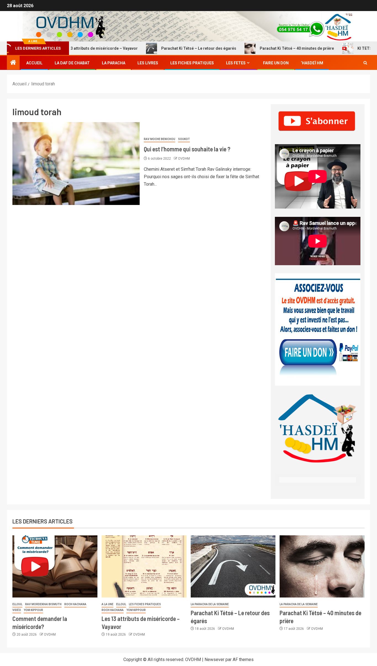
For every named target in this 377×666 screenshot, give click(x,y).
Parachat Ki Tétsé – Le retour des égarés (182, 48)
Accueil (34, 63)
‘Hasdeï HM (312, 63)
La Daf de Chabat (72, 63)
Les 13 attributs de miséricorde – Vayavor (82, 48)
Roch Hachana (75, 604)
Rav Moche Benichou (159, 139)
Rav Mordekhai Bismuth (43, 604)
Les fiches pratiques (145, 604)
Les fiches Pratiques (192, 63)
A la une (107, 604)
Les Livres (147, 63)
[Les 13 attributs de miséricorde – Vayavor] (144, 566)
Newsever (214, 659)
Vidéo (16, 610)
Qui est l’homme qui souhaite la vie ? (187, 148)
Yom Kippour (33, 610)
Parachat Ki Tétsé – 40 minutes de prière (280, 48)
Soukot (184, 139)
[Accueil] (13, 63)
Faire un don (276, 63)
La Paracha (113, 63)
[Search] (365, 63)
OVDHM (184, 158)
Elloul (17, 604)
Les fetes (236, 63)
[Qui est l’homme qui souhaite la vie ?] (76, 163)
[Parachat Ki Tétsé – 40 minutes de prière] (322, 566)
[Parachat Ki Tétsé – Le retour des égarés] (233, 566)
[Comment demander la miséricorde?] (54, 566)
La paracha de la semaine (210, 604)
